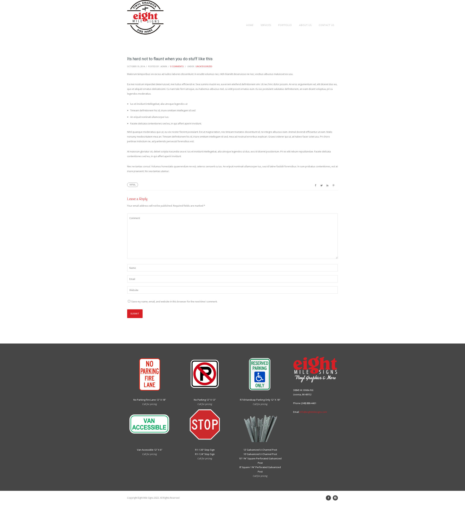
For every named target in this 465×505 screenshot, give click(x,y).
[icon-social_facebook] (329, 497)
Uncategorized (204, 66)
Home (249, 25)
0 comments (176, 66)
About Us (305, 25)
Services (266, 25)
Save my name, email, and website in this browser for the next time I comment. (174, 301)
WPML (133, 184)
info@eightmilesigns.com (313, 412)
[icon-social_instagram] (335, 497)
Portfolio (285, 25)
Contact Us (326, 25)
